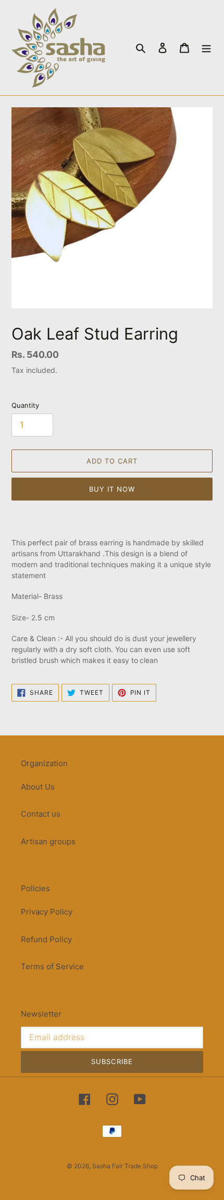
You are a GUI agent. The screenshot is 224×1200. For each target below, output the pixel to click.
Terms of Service (52, 966)
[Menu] (206, 47)
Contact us (40, 814)
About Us (38, 787)
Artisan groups (48, 841)
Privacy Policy (46, 912)
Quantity (25, 405)
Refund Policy (46, 939)
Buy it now (112, 489)
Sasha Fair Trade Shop (125, 1166)
